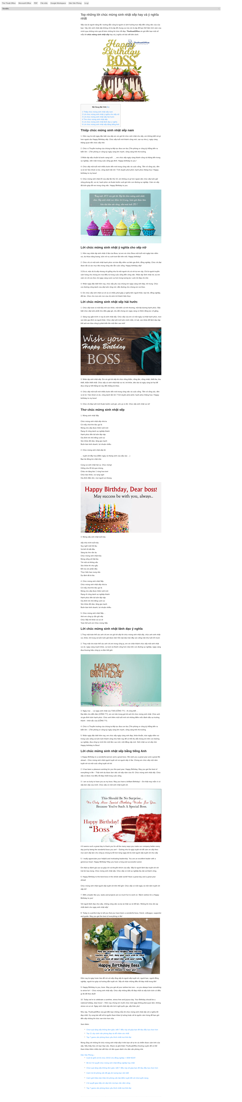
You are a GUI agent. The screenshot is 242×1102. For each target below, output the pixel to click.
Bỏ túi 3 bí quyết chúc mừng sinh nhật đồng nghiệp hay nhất (110, 1063)
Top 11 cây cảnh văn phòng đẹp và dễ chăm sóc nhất (107, 1033)
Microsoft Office (25, 3)
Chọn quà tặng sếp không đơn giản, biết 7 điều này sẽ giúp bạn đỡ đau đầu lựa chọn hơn (122, 1030)
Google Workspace (58, 3)
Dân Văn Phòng (75, 3)
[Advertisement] (121, 67)
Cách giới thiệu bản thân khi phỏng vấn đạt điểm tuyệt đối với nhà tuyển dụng (117, 1078)
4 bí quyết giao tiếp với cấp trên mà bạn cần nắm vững (108, 1083)
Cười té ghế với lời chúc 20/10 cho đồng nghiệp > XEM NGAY (110, 1058)
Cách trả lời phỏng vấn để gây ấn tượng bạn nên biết (107, 1073)
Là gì (86, 3)
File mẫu (44, 3)
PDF (36, 3)
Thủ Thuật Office (9, 3)
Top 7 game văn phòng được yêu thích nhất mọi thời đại (108, 1037)
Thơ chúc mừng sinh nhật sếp (95, 119)
